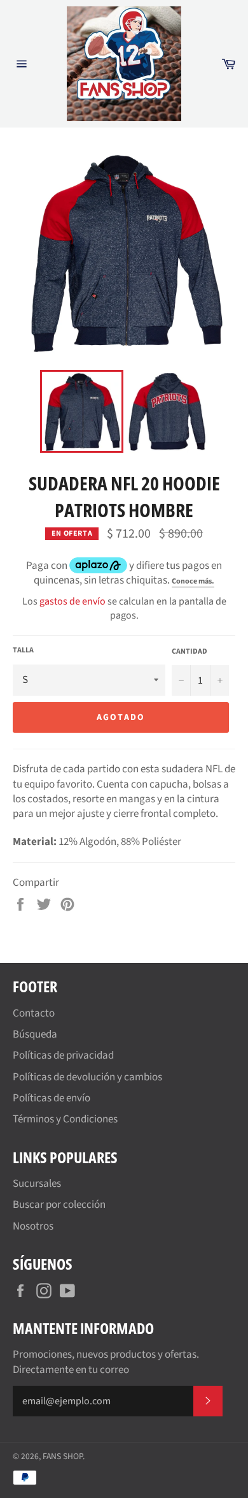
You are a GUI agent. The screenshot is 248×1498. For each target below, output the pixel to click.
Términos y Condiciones (65, 1119)
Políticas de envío (51, 1098)
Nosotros (33, 1226)
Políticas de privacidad (63, 1055)
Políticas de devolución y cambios (87, 1077)
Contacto (34, 1013)
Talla (23, 650)
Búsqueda (35, 1034)
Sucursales (37, 1183)
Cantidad (189, 652)
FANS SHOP (63, 1456)
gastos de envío (72, 601)
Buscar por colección (59, 1204)
